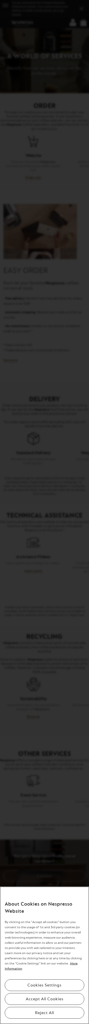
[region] (44, 955)
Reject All (44, 1012)
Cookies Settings (44, 985)
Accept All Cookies (45, 999)
